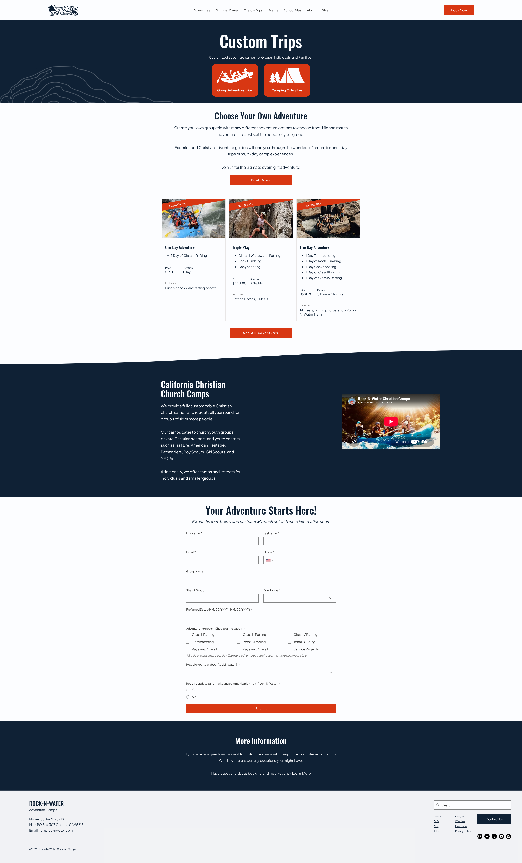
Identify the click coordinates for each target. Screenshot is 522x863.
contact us (327, 754)
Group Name (196, 571)
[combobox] (299, 598)
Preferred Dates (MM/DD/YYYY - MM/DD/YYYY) (219, 609)
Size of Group (196, 590)
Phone (268, 552)
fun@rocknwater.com (56, 830)
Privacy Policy (463, 831)
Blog (436, 826)
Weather (460, 821)
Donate (459, 816)
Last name (271, 533)
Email (191, 552)
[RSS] (508, 836)
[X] (494, 836)
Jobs (436, 831)
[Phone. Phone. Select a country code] (270, 560)
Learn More (301, 773)
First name (194, 533)
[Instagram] (479, 836)
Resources (461, 826)
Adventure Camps (43, 810)
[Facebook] (487, 836)
